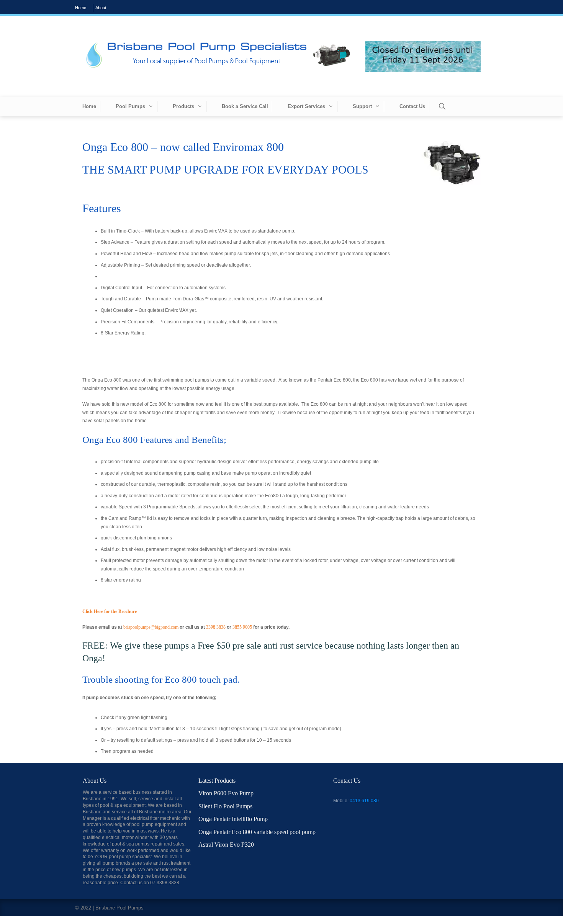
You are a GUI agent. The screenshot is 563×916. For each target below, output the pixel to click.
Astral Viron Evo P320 (226, 844)
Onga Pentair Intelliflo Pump (233, 819)
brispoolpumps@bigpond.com (151, 627)
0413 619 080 (364, 800)
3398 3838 (216, 627)
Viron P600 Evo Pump (226, 793)
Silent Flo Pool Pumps (225, 806)
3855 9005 (242, 627)
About (100, 7)
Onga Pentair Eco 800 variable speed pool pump (257, 832)
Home (80, 7)
